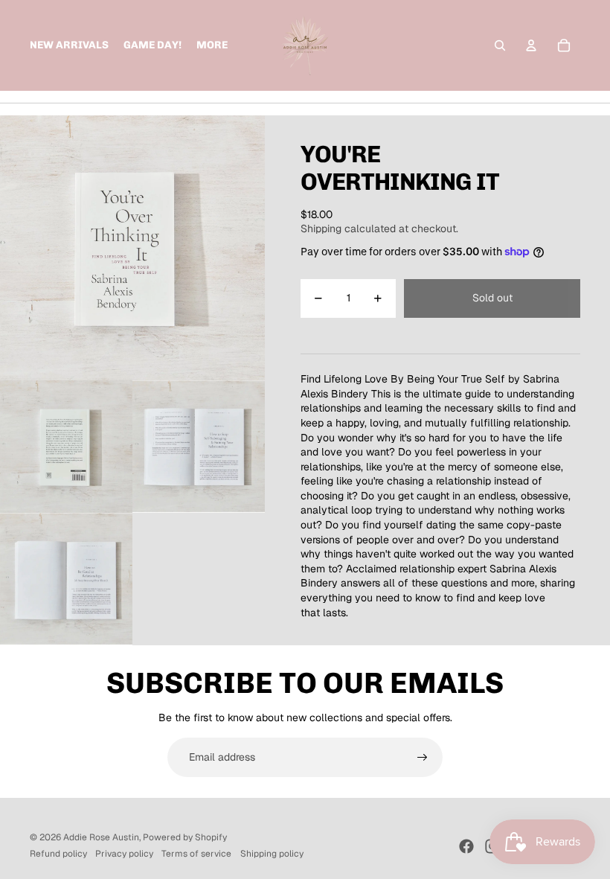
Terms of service (196, 854)
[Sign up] (422, 757)
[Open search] (500, 45)
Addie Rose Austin (101, 837)
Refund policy (58, 854)
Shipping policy (272, 854)
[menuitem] (212, 45)
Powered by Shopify (185, 837)
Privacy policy (124, 854)
